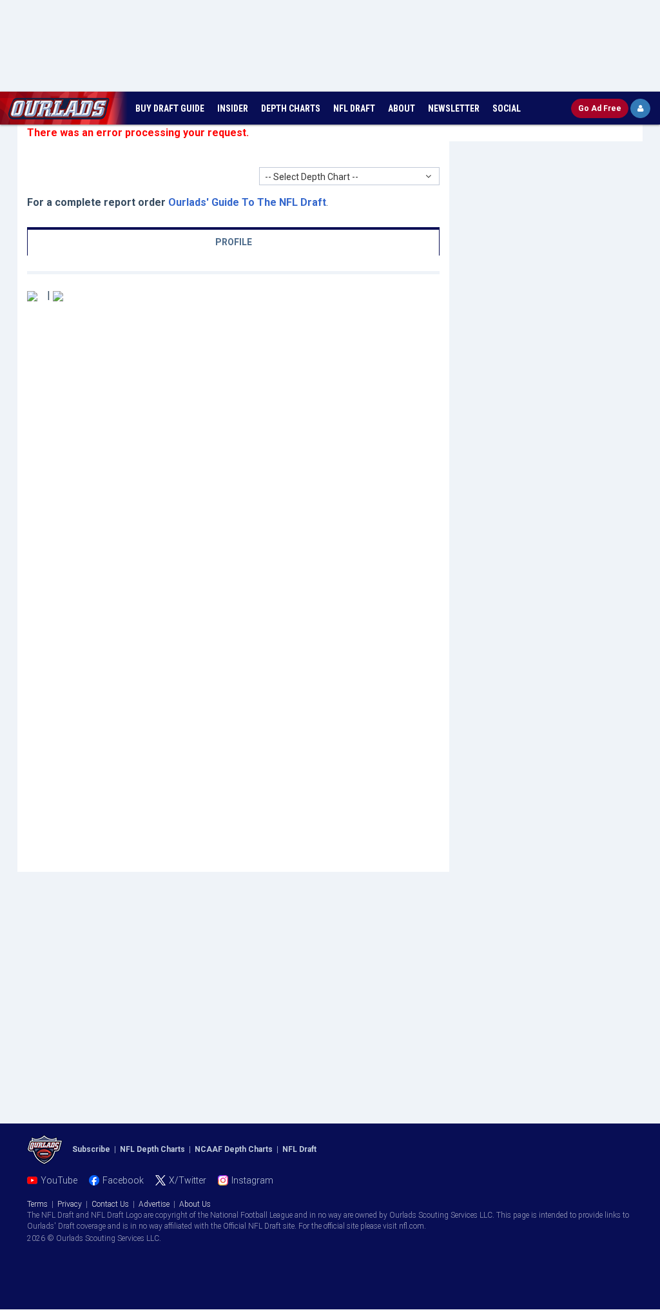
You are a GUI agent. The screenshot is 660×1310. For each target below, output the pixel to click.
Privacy (69, 1204)
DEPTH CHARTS (290, 108)
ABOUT (401, 108)
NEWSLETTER (454, 108)
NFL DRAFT (354, 108)
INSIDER (232, 108)
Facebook (123, 1180)
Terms (37, 1204)
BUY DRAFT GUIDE (169, 108)
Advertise (154, 1204)
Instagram (252, 1180)
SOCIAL (506, 108)
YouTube (59, 1180)
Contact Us (110, 1204)
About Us (195, 1204)
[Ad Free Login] (640, 108)
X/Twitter (187, 1180)
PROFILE (233, 242)
